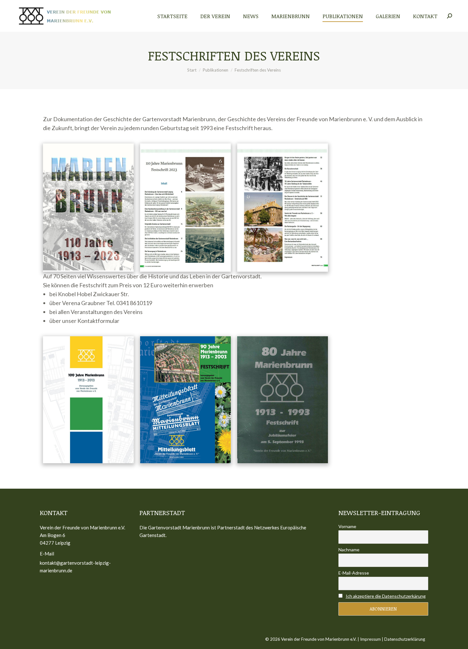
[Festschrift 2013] (88, 399)
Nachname (348, 549)
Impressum (370, 639)
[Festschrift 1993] (282, 399)
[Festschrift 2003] (185, 399)
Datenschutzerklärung (404, 639)
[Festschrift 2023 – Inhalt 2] (282, 206)
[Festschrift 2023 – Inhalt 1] (185, 207)
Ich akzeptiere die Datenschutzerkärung (386, 596)
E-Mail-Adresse (353, 573)
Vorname (347, 526)
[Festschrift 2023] (88, 206)
